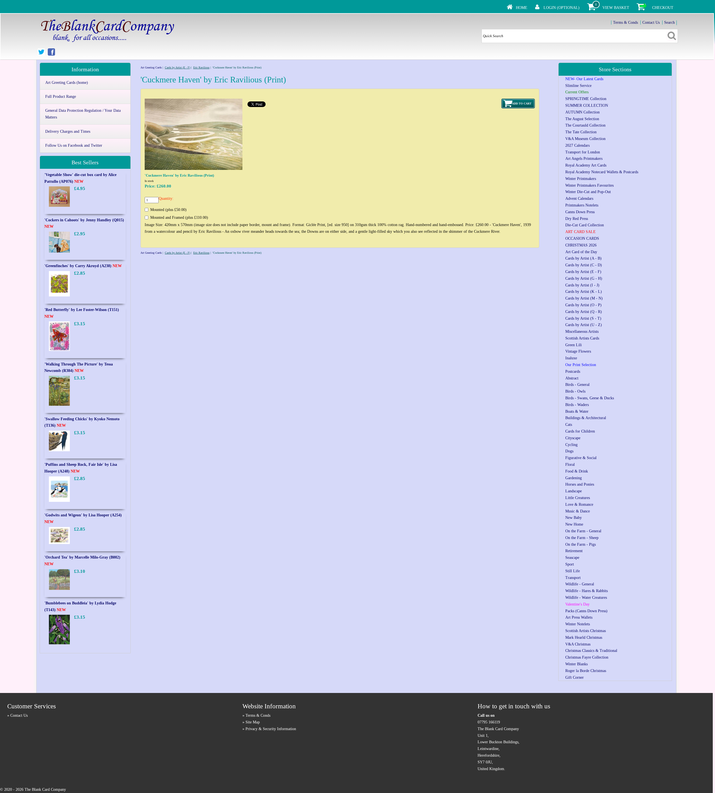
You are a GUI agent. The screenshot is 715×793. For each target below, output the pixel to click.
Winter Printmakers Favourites (589, 185)
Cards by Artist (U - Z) (583, 325)
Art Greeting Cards (151, 67)
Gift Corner (574, 677)
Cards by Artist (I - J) (582, 285)
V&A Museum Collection (585, 139)
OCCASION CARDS (582, 238)
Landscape (573, 491)
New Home (574, 524)
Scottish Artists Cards (582, 338)
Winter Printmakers (580, 179)
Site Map (253, 722)
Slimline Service (578, 86)
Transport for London (582, 152)
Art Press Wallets (578, 617)
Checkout (662, 8)
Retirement (574, 551)
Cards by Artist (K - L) (583, 291)
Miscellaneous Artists (582, 331)
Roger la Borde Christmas (585, 671)
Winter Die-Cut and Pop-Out (588, 192)
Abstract (571, 378)
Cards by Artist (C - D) (583, 265)
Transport (573, 578)
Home (521, 8)
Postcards (572, 371)
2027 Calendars (577, 145)
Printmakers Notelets (581, 205)
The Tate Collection (581, 132)
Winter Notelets (577, 624)
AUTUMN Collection (582, 112)
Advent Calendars (579, 198)
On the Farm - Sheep (582, 538)
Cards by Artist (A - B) (583, 258)
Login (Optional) (562, 8)
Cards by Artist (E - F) (177, 67)
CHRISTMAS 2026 (581, 245)
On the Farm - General (583, 531)
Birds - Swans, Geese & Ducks (589, 398)
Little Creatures (577, 498)
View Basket (615, 8)
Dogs (569, 451)
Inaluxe (571, 358)
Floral (570, 464)
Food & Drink (576, 471)
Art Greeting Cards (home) (66, 82)
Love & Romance (579, 504)
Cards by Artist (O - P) (583, 305)
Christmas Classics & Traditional (591, 651)
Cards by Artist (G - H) (583, 278)
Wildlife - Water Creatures (586, 597)
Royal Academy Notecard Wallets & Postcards (601, 172)
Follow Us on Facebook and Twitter (73, 145)
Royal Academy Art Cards (585, 165)
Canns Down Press (580, 212)
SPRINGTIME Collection (585, 99)
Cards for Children (580, 431)
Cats (568, 424)
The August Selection (582, 119)
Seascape (572, 557)
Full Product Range (60, 96)
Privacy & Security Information (271, 729)
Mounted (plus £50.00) (168, 210)
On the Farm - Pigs (580, 544)
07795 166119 (489, 722)
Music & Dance (577, 511)
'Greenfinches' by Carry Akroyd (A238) (83, 266)
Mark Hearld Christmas (583, 637)
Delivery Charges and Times (67, 131)
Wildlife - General (579, 584)
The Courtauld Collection (585, 125)
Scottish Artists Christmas (585, 631)
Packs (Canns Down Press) (586, 611)
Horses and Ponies (579, 484)
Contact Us (651, 22)
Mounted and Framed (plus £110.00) (179, 217)
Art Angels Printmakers (583, 158)
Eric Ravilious (201, 67)
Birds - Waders (577, 405)
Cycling (571, 445)
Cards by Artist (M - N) (584, 298)
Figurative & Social (581, 458)
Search (669, 22)
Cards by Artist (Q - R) (583, 312)
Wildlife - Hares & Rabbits (586, 591)
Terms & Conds (625, 22)
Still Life (572, 571)
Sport (569, 564)
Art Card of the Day (581, 252)
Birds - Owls (575, 391)
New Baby (573, 518)
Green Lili (573, 345)
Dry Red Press (576, 219)
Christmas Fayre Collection (586, 657)
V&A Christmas (577, 644)
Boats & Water (576, 411)
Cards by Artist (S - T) (583, 318)
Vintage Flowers (578, 351)
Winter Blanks (576, 664)
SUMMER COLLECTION (586, 105)
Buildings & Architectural (585, 418)
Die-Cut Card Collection (584, 225)
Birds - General (577, 385)
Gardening (573, 478)
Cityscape (572, 438)
